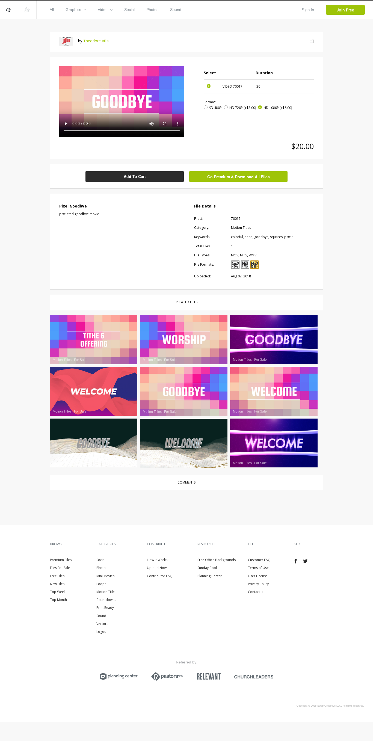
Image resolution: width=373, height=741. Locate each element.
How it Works (157, 560)
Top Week (58, 591)
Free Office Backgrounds (216, 560)
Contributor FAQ (160, 576)
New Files (57, 584)
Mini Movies (105, 576)
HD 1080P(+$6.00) (278, 107)
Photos (152, 9)
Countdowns (106, 599)
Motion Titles (106, 591)
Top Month (58, 599)
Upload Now (157, 567)
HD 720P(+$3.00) (242, 107)
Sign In (308, 9)
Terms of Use (258, 567)
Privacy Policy (258, 584)
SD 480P (215, 107)
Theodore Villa (96, 40)
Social (129, 9)
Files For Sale (60, 567)
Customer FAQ (259, 560)
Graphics (73, 9)
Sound (175, 9)
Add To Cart (135, 176)
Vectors (102, 623)
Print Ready (105, 607)
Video (103, 9)
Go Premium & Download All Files (238, 176)
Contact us (256, 591)
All (52, 9)
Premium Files (61, 560)
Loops (101, 584)
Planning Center (209, 576)
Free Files (57, 576)
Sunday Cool (207, 567)
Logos (101, 631)
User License (258, 576)
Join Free (345, 10)
